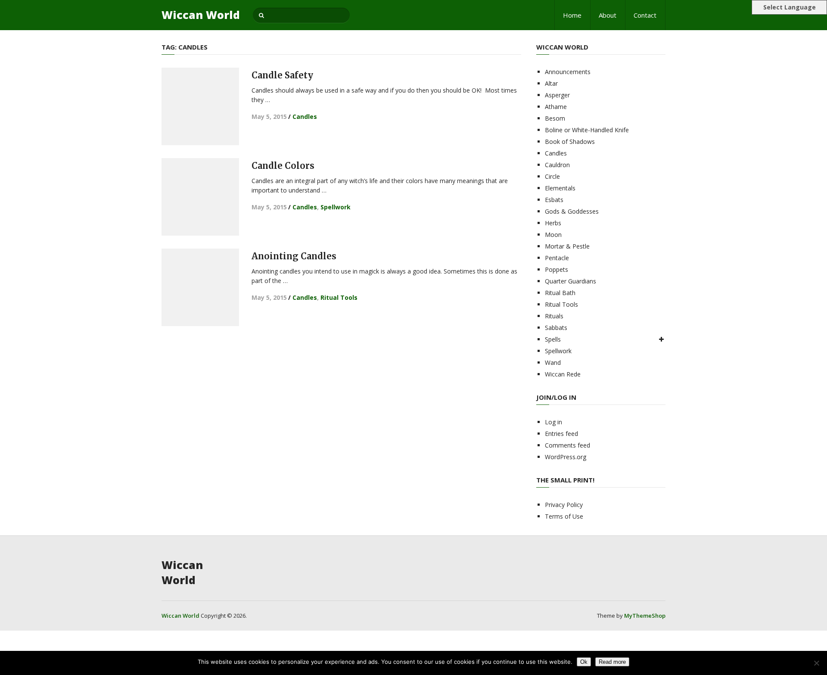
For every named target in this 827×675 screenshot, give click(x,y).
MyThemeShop (644, 615)
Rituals (554, 316)
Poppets (556, 269)
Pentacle (557, 258)
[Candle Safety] (200, 106)
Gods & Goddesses (572, 211)
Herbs (553, 223)
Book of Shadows (570, 141)
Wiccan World (201, 14)
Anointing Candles (294, 256)
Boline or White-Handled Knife (587, 130)
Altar (551, 83)
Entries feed (561, 433)
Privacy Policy (564, 505)
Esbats (554, 200)
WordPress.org (565, 457)
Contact (645, 15)
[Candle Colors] (200, 197)
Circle (552, 176)
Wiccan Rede (563, 374)
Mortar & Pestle (567, 246)
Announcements (568, 72)
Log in (553, 422)
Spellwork (335, 207)
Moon (553, 234)
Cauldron (557, 165)
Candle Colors (283, 165)
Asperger (557, 95)
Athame (556, 107)
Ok (584, 662)
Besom (555, 118)
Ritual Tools (339, 297)
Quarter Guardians (570, 281)
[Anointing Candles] (200, 287)
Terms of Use (564, 516)
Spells (553, 339)
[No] (816, 663)
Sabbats (556, 328)
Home (572, 15)
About (607, 15)
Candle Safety (282, 75)
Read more (612, 662)
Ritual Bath (560, 293)
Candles (304, 116)
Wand (553, 362)
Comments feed (567, 445)
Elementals (560, 188)
